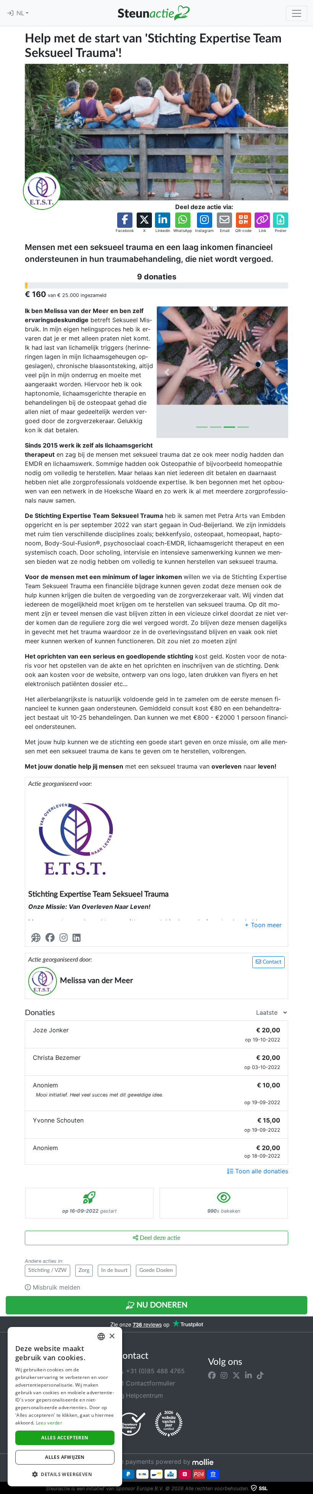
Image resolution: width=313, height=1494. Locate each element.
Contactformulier (149, 1383)
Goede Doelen (156, 1270)
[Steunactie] (153, 13)
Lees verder (49, 1422)
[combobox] (101, 1336)
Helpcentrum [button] (143, 1395)
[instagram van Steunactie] (224, 1375)
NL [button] (21, 13)
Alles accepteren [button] (64, 1437)
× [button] (112, 1336)
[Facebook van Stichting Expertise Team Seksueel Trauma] (51, 938)
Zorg (84, 1270)
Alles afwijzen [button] (65, 1457)
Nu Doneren (161, 1305)
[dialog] (65, 1406)
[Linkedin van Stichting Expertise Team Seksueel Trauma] (78, 938)
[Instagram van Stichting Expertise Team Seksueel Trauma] (65, 938)
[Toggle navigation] (296, 13)
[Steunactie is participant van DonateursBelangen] (131, 1423)
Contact (271, 962)
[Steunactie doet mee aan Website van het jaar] (168, 1424)
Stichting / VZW (47, 1270)
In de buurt (114, 1270)
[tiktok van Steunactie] (260, 1375)
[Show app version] (307, 1488)
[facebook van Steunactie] (212, 1375)
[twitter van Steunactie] (236, 1375)
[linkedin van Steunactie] (248, 1375)
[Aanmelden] (10, 13)
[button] (125, 223)
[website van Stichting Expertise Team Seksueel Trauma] (37, 938)
